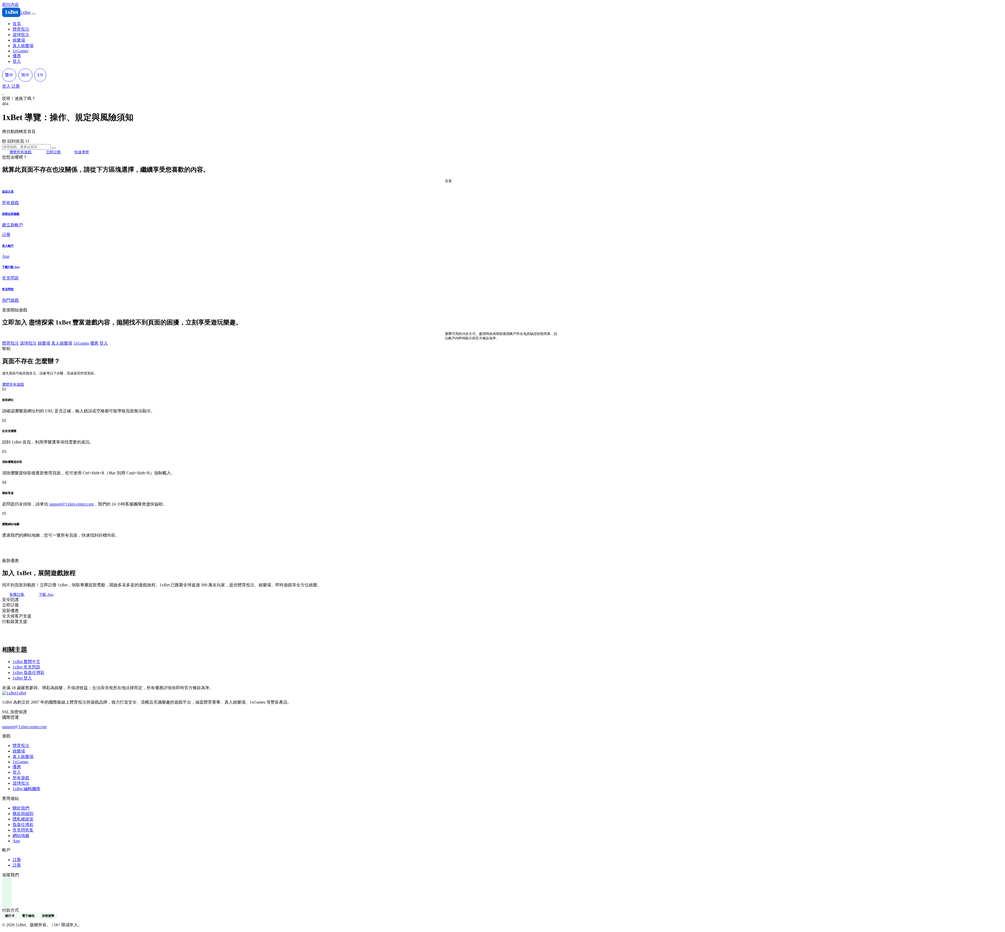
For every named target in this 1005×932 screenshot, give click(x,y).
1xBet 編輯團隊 (26, 789)
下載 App (46, 594)
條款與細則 (23, 813)
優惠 (17, 56)
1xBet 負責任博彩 (28, 672)
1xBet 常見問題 (26, 667)
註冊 (16, 86)
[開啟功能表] (33, 14)
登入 (17, 61)
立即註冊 (54, 152)
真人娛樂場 (23, 45)
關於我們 (21, 808)
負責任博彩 (23, 824)
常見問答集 (23, 830)
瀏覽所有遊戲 (20, 152)
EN (40, 75)
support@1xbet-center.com (71, 504)
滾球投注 (21, 34)
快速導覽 (81, 152)
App (16, 841)
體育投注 (21, 29)
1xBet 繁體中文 (26, 661)
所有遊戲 (21, 778)
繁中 (9, 75)
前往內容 (10, 4)
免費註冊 (17, 594)
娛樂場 (19, 40)
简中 (25, 75)
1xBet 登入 (22, 678)
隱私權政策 (23, 819)
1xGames (20, 51)
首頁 (17, 23)
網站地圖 (31, 535)
